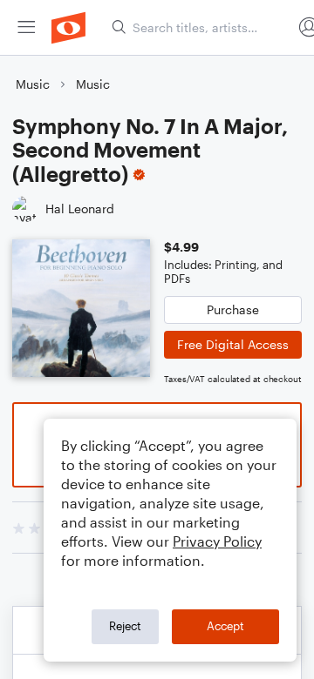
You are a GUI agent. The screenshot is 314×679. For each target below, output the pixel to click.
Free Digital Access (233, 344)
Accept (225, 626)
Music (33, 84)
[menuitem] (26, 27)
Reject (125, 626)
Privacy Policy (217, 541)
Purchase (233, 309)
